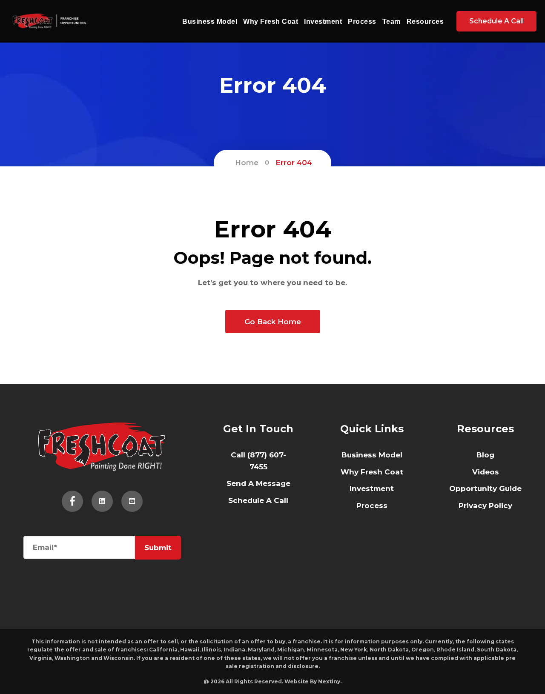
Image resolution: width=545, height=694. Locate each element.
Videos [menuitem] (485, 472)
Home (246, 162)
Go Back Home (272, 321)
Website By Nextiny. (312, 681)
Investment (323, 21)
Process (362, 21)
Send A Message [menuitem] (258, 483)
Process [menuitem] (371, 505)
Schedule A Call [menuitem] (258, 500)
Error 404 (293, 162)
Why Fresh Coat (270, 21)
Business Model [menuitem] (371, 455)
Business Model (209, 21)
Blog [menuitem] (485, 455)
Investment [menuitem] (372, 488)
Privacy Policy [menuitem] (485, 505)
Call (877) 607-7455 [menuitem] (258, 461)
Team (391, 21)
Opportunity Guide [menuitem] (485, 488)
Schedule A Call (496, 21)
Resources (425, 21)
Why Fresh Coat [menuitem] (372, 472)
